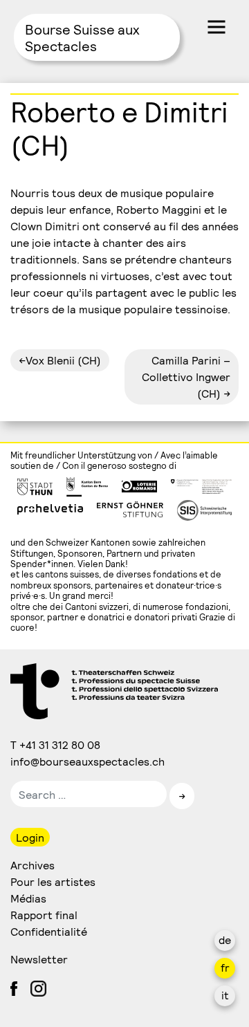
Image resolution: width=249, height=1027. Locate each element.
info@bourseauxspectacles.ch (88, 761)
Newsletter (39, 958)
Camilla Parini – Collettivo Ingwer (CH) (186, 376)
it (225, 994)
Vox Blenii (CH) (63, 360)
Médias (28, 898)
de (225, 939)
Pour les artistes (52, 881)
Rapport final (43, 914)
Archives (32, 864)
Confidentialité (48, 931)
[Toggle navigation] (216, 27)
